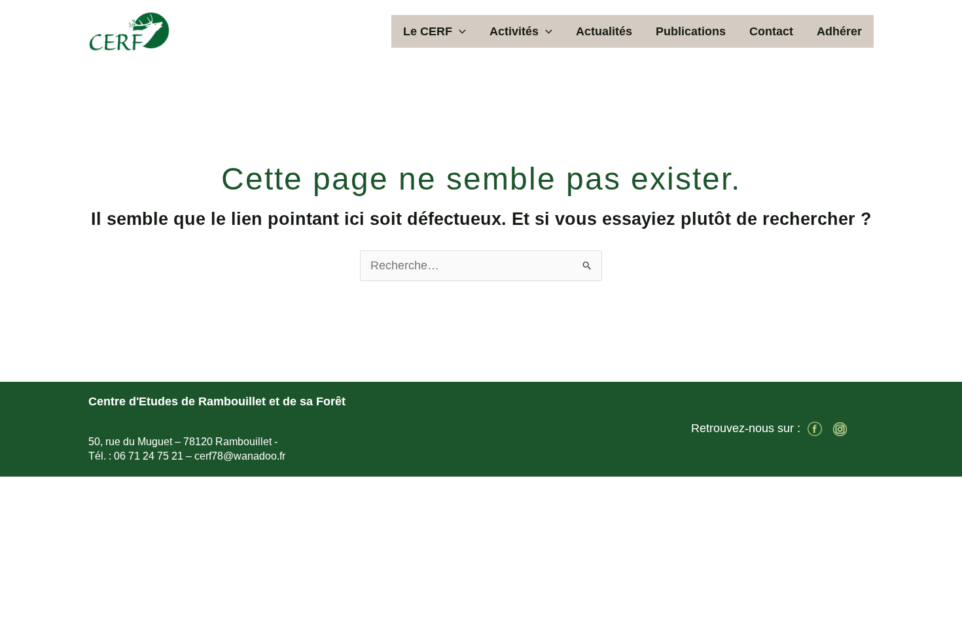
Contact (771, 31)
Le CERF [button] (427, 31)
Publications (691, 31)
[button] (459, 31)
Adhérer (839, 31)
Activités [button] (514, 31)
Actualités (604, 31)
